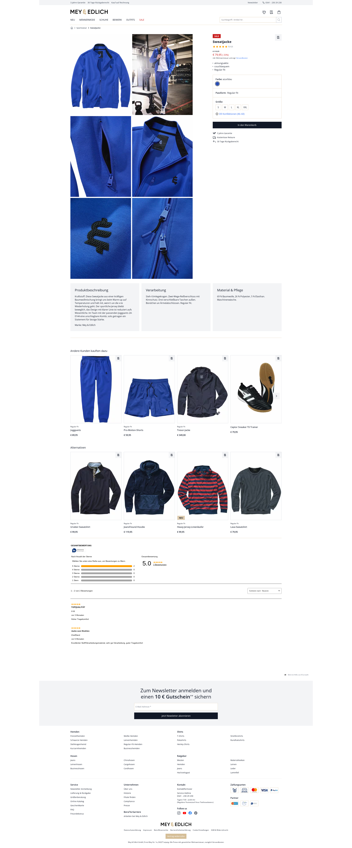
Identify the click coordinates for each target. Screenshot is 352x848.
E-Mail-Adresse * (143, 706)
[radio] (217, 84)
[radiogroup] (247, 81)
